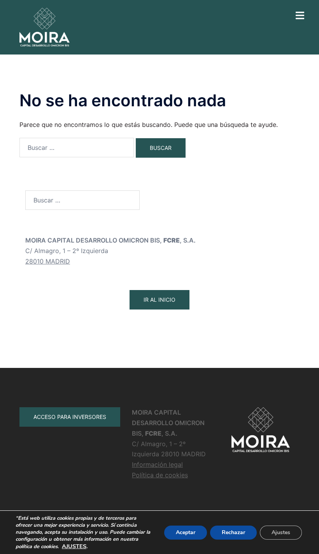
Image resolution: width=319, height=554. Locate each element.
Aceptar (185, 532)
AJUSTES (74, 546)
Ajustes (281, 532)
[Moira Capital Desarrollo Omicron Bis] (44, 26)
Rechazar (233, 532)
